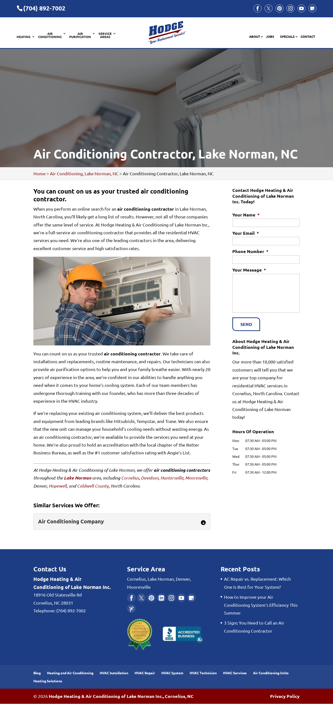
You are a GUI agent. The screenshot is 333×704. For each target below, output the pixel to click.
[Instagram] (290, 8)
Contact (308, 37)
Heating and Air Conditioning (70, 673)
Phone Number (250, 251)
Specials (287, 37)
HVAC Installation (114, 673)
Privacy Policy (285, 696)
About (254, 37)
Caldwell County (93, 486)
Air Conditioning (50, 35)
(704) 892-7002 (44, 8)
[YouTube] (301, 8)
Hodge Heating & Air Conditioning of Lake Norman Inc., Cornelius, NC (121, 696)
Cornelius (130, 477)
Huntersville (171, 477)
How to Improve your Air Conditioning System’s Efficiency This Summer (261, 604)
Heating (23, 37)
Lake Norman (77, 478)
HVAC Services (235, 673)
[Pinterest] (279, 8)
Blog (37, 673)
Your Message (249, 270)
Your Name (246, 214)
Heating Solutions (47, 681)
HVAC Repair (145, 673)
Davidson (149, 477)
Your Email (245, 233)
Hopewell (58, 486)
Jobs (270, 37)
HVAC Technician (203, 673)
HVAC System (172, 673)
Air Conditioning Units (271, 673)
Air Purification (80, 35)
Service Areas (105, 35)
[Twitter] (268, 8)
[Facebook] (258, 8)
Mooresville (196, 477)
